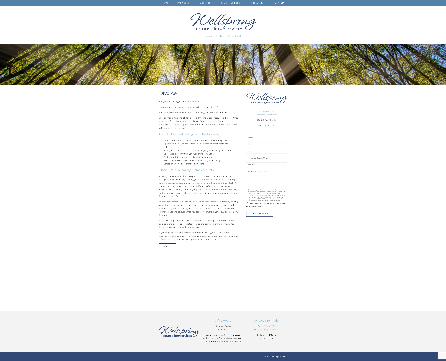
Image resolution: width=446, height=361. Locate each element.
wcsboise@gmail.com (215, 36)
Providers (183, 3)
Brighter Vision (280, 356)
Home (165, 3)
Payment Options (229, 3)
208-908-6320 (234, 36)
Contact (279, 3)
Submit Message (260, 213)
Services (205, 3)
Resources (257, 3)
